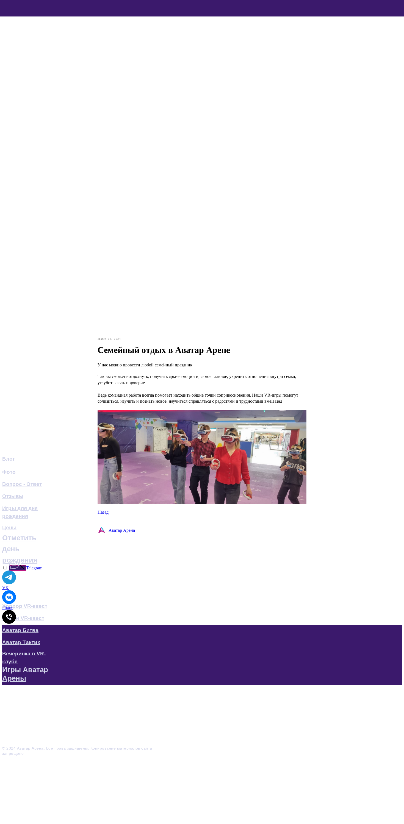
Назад (103, 512)
